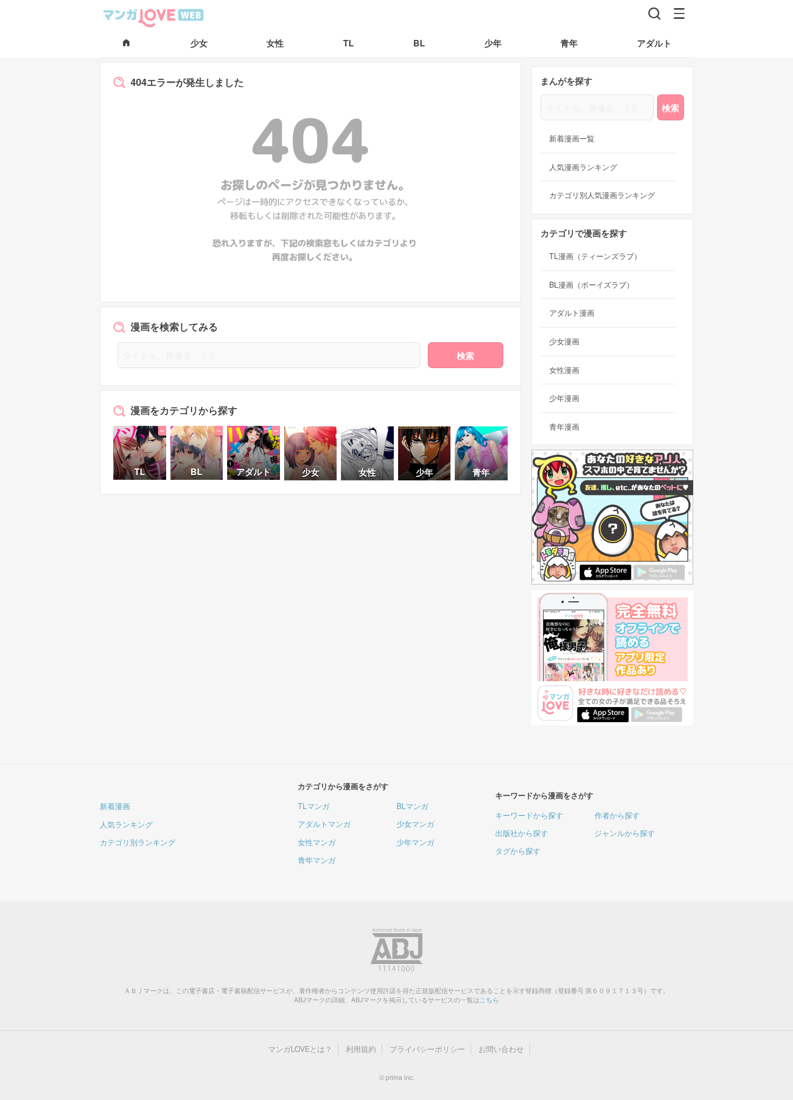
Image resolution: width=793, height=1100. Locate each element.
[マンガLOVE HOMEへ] (126, 43)
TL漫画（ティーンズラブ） (595, 256)
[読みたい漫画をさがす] (654, 13)
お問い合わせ (501, 1049)
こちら (489, 999)
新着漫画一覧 (571, 138)
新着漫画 (115, 805)
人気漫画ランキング (583, 167)
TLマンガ (314, 805)
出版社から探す (521, 832)
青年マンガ (317, 859)
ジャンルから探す (624, 832)
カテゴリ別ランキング (137, 842)
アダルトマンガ (324, 823)
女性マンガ (317, 842)
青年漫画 (564, 427)
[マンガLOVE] (154, 16)
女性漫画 (564, 370)
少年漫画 (564, 398)
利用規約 (361, 1049)
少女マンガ (415, 823)
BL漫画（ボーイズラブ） (591, 285)
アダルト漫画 (571, 313)
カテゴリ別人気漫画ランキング (602, 195)
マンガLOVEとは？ (300, 1049)
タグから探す (518, 850)
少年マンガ (415, 842)
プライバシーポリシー (427, 1049)
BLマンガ (412, 805)
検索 (465, 355)
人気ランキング (126, 824)
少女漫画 (564, 341)
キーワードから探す (529, 815)
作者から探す (617, 815)
